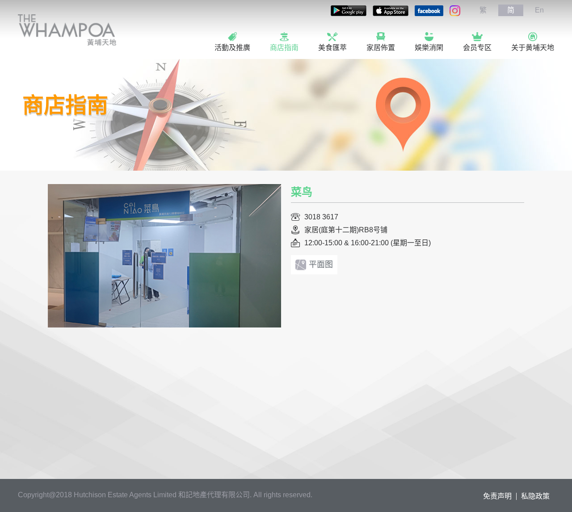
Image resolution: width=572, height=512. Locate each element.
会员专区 (477, 47)
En (539, 10)
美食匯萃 (332, 47)
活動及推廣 (232, 47)
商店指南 (284, 47)
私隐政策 (535, 496)
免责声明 (497, 496)
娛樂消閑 (429, 47)
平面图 (321, 264)
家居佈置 (380, 47)
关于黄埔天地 (532, 47)
